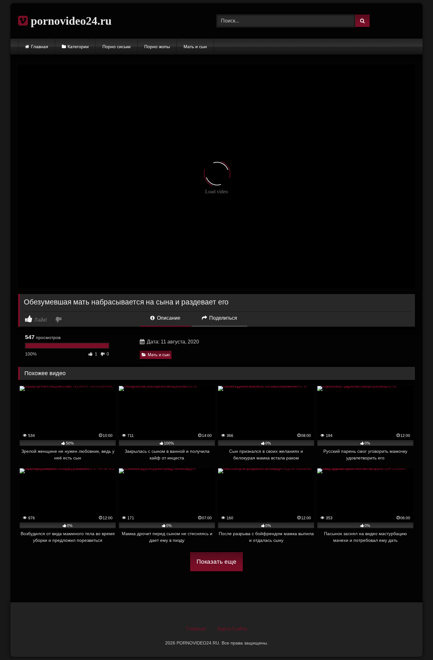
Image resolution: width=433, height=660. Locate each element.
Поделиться (222, 318)
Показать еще (216, 561)
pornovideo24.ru (70, 21)
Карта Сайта (232, 628)
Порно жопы (157, 46)
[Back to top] (413, 641)
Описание (168, 318)
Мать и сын (195, 46)
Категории (78, 46)
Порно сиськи (116, 46)
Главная (39, 46)
